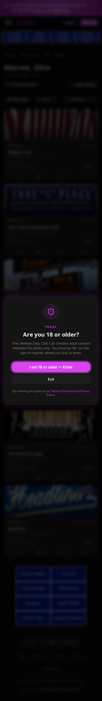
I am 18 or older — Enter (51, 367)
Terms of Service (62, 391)
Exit (51, 379)
